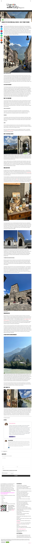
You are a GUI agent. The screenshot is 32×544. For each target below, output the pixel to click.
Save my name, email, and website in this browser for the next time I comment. (10, 470)
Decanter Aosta (29, 172)
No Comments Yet (5, 451)
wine (17, 179)
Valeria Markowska (12, 423)
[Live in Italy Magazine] (16, 6)
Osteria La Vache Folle (10, 130)
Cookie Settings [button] (3, 542)
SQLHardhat (18, 520)
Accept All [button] (7, 542)
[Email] (14, 436)
